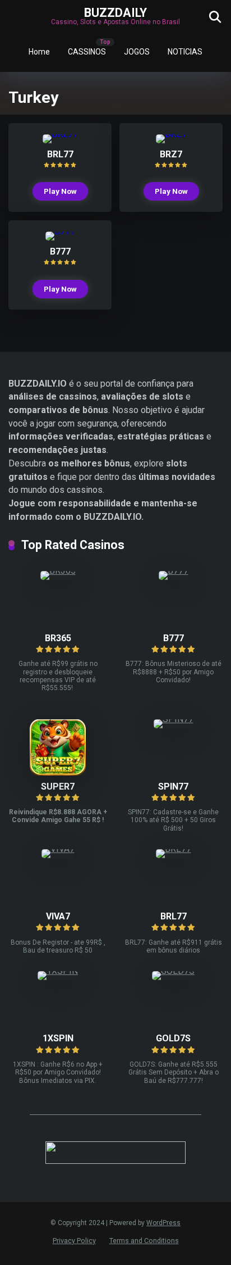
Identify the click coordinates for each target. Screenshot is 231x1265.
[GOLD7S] (173, 970)
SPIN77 (173, 786)
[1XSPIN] (58, 970)
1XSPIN (58, 1038)
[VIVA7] (58, 849)
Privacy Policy (74, 1240)
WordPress (163, 1223)
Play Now (60, 191)
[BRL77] (60, 134)
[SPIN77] (173, 719)
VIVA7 (58, 916)
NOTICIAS (185, 51)
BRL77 (60, 154)
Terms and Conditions (144, 1240)
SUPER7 (58, 786)
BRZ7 (171, 154)
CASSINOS (87, 51)
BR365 (58, 638)
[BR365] (58, 570)
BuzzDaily (115, 12)
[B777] (60, 231)
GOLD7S (173, 1038)
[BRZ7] (171, 134)
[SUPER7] (58, 772)
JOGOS (137, 51)
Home (39, 51)
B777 (60, 251)
